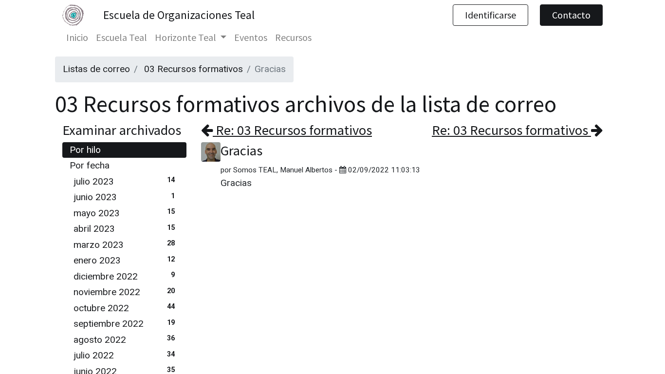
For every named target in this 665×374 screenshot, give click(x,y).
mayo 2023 (124, 213)
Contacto (571, 15)
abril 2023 (124, 228)
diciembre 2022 (124, 276)
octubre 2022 (124, 308)
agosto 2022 (124, 339)
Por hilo (85, 149)
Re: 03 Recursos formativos (292, 130)
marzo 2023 (124, 244)
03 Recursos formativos (193, 69)
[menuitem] (77, 37)
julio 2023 (124, 181)
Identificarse (490, 15)
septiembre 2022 (124, 323)
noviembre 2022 (124, 292)
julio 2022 (124, 355)
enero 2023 (124, 260)
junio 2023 (124, 197)
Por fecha (90, 165)
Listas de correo (96, 69)
